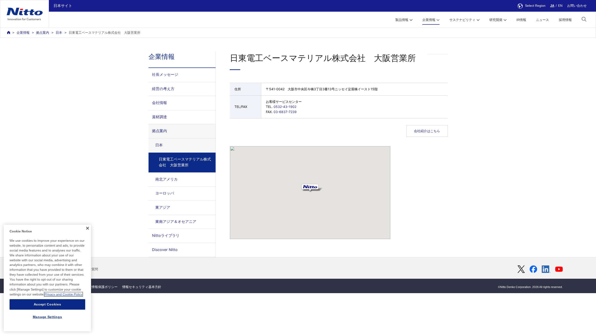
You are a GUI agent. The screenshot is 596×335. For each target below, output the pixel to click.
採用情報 (565, 20)
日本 (59, 32)
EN (560, 5)
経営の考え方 (163, 88)
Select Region (535, 5)
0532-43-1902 (285, 107)
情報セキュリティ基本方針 (141, 287)
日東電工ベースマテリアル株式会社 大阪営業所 (185, 162)
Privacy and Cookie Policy (63, 294)
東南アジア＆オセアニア (175, 221)
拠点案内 (42, 32)
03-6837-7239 (285, 112)
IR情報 (521, 20)
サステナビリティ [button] (462, 20)
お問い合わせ (577, 5)
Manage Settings (47, 317)
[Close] (87, 228)
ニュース (542, 20)
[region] (47, 278)
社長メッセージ (165, 74)
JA (552, 5)
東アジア (162, 207)
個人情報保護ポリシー (101, 287)
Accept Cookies (47, 304)
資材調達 (159, 116)
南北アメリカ (166, 179)
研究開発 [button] (495, 20)
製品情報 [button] (401, 20)
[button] (584, 19)
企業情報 (23, 32)
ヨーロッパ (164, 193)
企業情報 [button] (428, 20)
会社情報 (159, 102)
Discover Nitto (165, 249)
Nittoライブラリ (165, 235)
